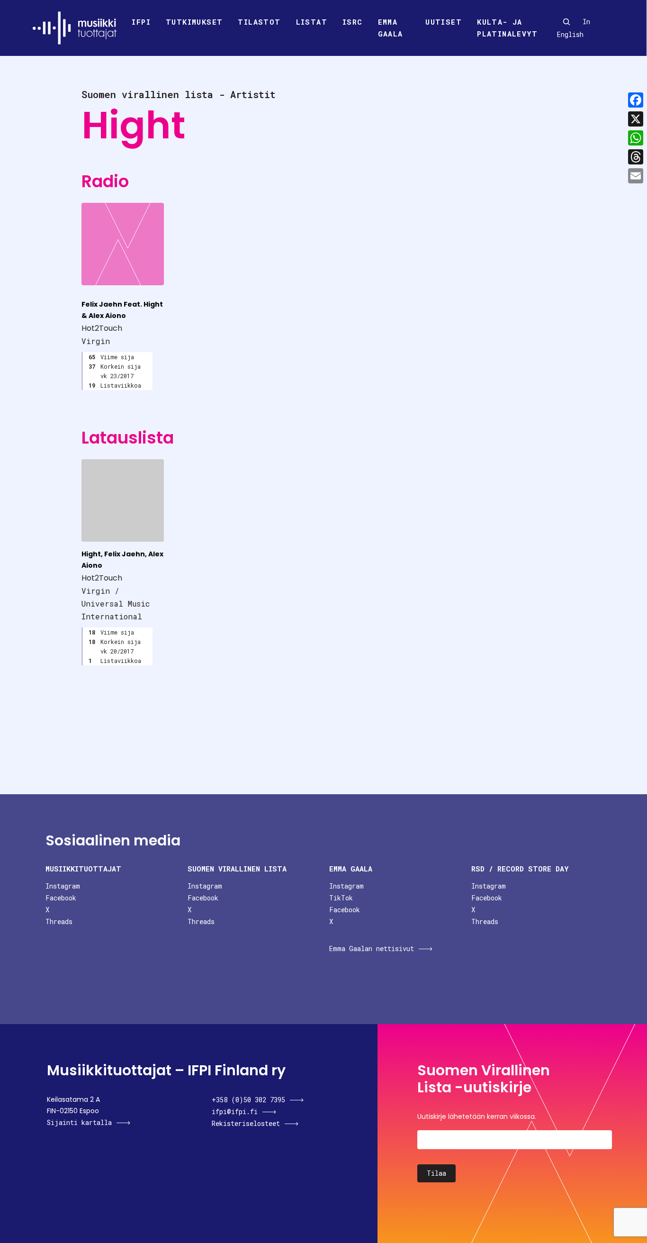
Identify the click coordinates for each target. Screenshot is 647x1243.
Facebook (60, 897)
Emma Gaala (390, 28)
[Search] (566, 21)
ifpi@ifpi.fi (235, 1111)
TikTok (341, 897)
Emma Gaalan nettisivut (371, 948)
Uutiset (443, 22)
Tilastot (259, 22)
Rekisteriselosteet (246, 1123)
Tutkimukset (194, 22)
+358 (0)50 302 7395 (248, 1099)
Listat (311, 22)
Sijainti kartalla (79, 1122)
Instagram (62, 885)
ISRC (352, 22)
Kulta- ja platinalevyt (507, 28)
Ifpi (141, 22)
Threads (58, 921)
